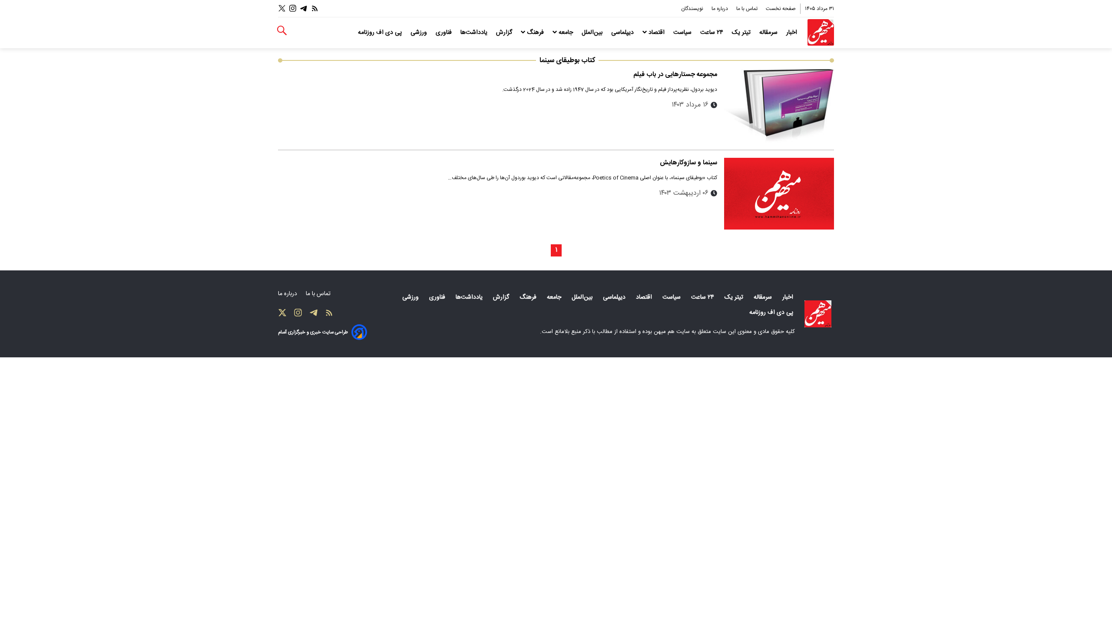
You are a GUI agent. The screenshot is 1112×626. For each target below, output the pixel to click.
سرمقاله (769, 32)
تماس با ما (747, 8)
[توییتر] (282, 8)
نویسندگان (693, 8)
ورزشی (419, 32)
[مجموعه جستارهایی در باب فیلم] (779, 106)
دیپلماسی (623, 32)
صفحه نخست (781, 8)
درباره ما (720, 8)
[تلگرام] (304, 8)
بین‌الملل (593, 32)
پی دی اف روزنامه (381, 32)
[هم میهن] (821, 32)
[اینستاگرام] (292, 8)
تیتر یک (742, 32)
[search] (282, 31)
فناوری (444, 32)
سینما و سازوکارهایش (688, 162)
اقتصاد (656, 32)
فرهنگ (535, 32)
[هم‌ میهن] (817, 313)
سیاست (683, 32)
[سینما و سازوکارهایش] (779, 194)
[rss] (315, 8)
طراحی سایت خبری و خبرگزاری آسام (313, 332)
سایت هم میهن (672, 331)
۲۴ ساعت (712, 32)
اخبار (792, 32)
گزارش (505, 32)
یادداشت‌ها (474, 32)
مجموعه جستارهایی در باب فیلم (675, 74)
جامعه (566, 32)
